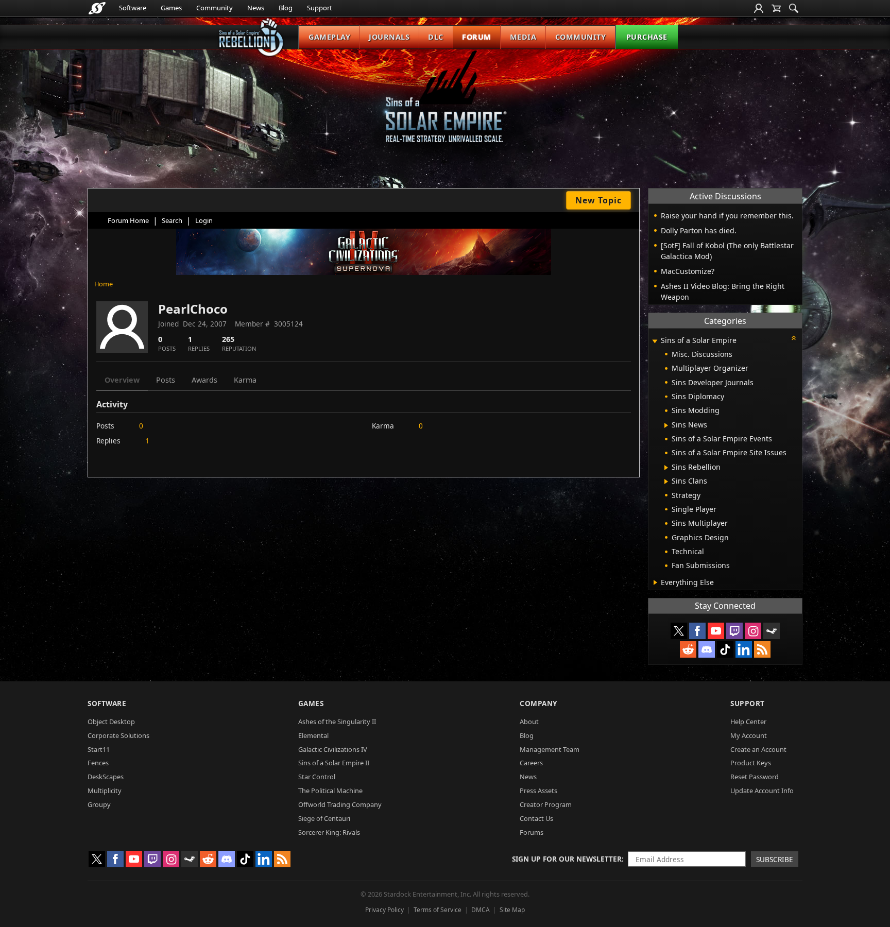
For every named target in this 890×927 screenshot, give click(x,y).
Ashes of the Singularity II (337, 721)
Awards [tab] (204, 380)
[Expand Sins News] (666, 425)
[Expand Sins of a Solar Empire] (654, 341)
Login (204, 220)
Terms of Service (437, 909)
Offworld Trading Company (340, 804)
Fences (98, 762)
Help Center (748, 721)
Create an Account (758, 749)
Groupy (99, 804)
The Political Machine (330, 790)
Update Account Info (762, 790)
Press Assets (538, 790)
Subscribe (774, 859)
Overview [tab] (122, 380)
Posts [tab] (165, 380)
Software (132, 7)
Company (538, 703)
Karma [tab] (245, 380)
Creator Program (546, 804)
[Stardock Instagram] (753, 631)
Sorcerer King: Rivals (329, 832)
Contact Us (536, 818)
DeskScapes (106, 776)
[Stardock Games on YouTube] (716, 631)
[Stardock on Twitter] (679, 631)
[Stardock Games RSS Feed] (762, 649)
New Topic (598, 200)
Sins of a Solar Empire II (333, 762)
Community (214, 7)
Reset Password (754, 776)
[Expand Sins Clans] (666, 481)
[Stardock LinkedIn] (743, 649)
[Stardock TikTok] (725, 649)
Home (103, 283)
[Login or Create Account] (758, 8)
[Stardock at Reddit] (688, 649)
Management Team (549, 749)
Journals (389, 37)
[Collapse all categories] (794, 338)
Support (319, 7)
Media (523, 37)
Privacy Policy (384, 909)
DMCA (480, 909)
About (529, 721)
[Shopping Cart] (776, 8)
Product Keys (750, 762)
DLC (435, 37)
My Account (748, 735)
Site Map (512, 909)
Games (171, 7)
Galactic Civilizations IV (332, 749)
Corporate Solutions (118, 735)
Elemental (313, 735)
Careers (531, 762)
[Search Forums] (793, 8)
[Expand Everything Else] (655, 582)
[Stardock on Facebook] (697, 631)
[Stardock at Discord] (706, 649)
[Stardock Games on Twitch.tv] (734, 631)
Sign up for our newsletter (567, 859)
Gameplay (329, 37)
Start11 (99, 749)
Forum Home (128, 220)
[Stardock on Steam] (771, 631)
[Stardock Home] (97, 8)
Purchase (647, 37)
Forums (531, 832)
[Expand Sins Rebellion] (666, 467)
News (255, 7)
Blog (286, 7)
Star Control (316, 776)
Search (172, 220)
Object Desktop (111, 721)
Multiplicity (105, 790)
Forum (476, 37)
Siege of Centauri (324, 818)
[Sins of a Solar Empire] (445, 105)
